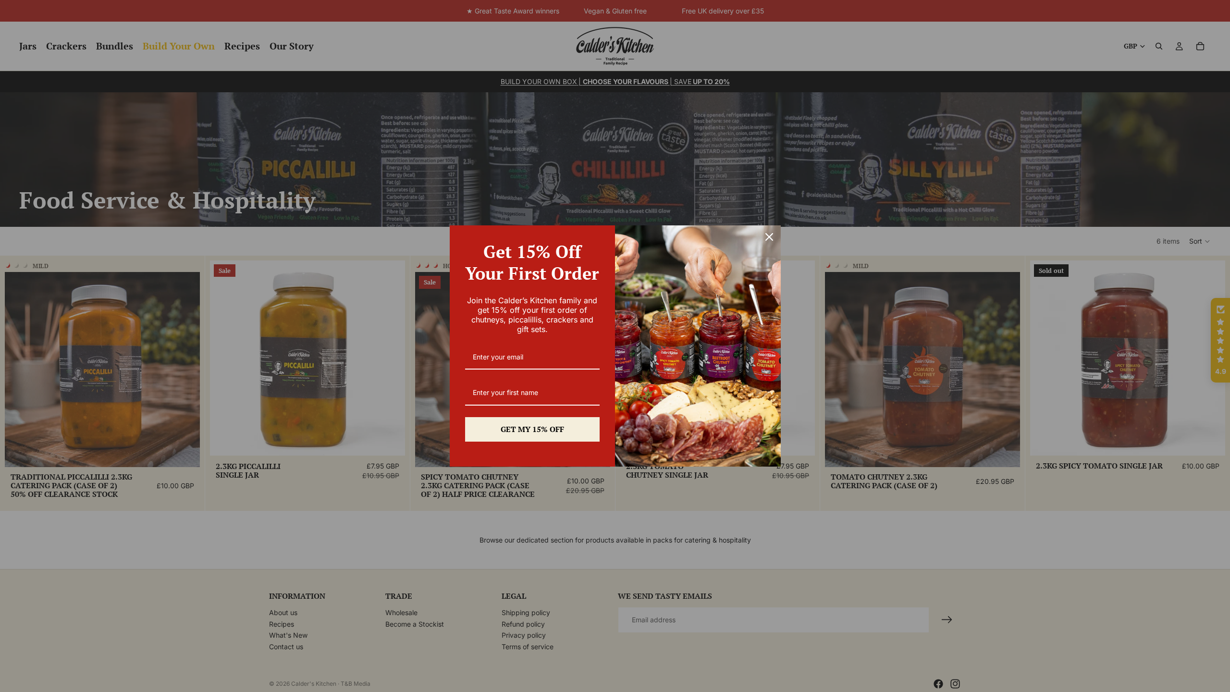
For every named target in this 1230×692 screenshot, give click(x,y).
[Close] (769, 236)
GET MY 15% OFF (532, 429)
